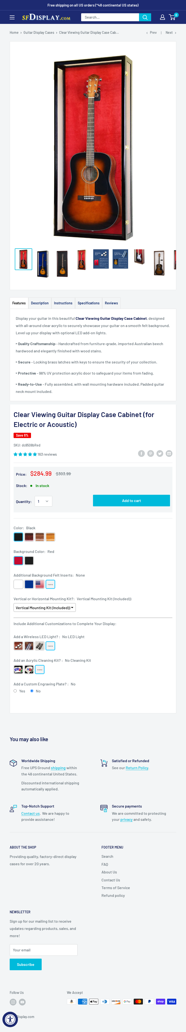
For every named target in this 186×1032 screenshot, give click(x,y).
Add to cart (131, 500)
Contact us (30, 813)
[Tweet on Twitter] (159, 453)
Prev (153, 32)
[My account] (162, 17)
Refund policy (113, 895)
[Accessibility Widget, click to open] (10, 1019)
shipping (58, 767)
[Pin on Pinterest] (150, 453)
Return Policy (137, 767)
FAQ (104, 864)
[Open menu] (12, 17)
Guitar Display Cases (38, 32)
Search (107, 856)
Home (14, 32)
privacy (126, 819)
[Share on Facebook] (141, 453)
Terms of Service (115, 887)
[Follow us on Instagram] (13, 1002)
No (38, 691)
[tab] (19, 303)
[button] (26, 454)
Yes (22, 691)
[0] (172, 17)
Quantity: (24, 501)
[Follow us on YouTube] (22, 1002)
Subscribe (25, 964)
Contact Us (110, 880)
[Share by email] (169, 453)
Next (169, 32)
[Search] (145, 17)
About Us (109, 872)
